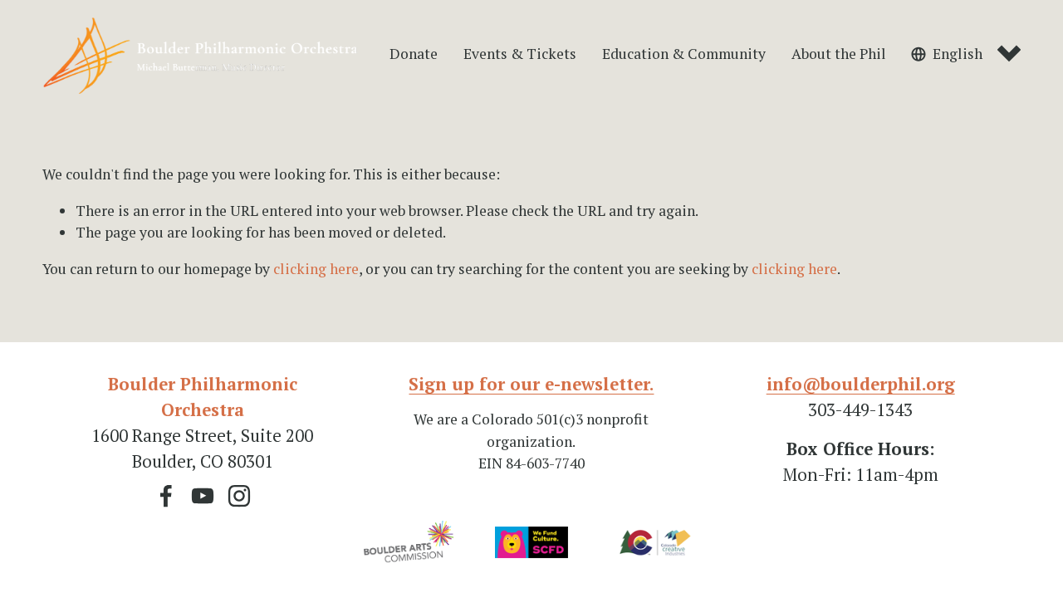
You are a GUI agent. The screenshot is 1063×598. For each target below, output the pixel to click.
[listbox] (966, 54)
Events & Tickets (519, 53)
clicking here (316, 268)
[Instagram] (239, 495)
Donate (413, 53)
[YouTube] (202, 495)
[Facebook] (166, 495)
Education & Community (684, 53)
